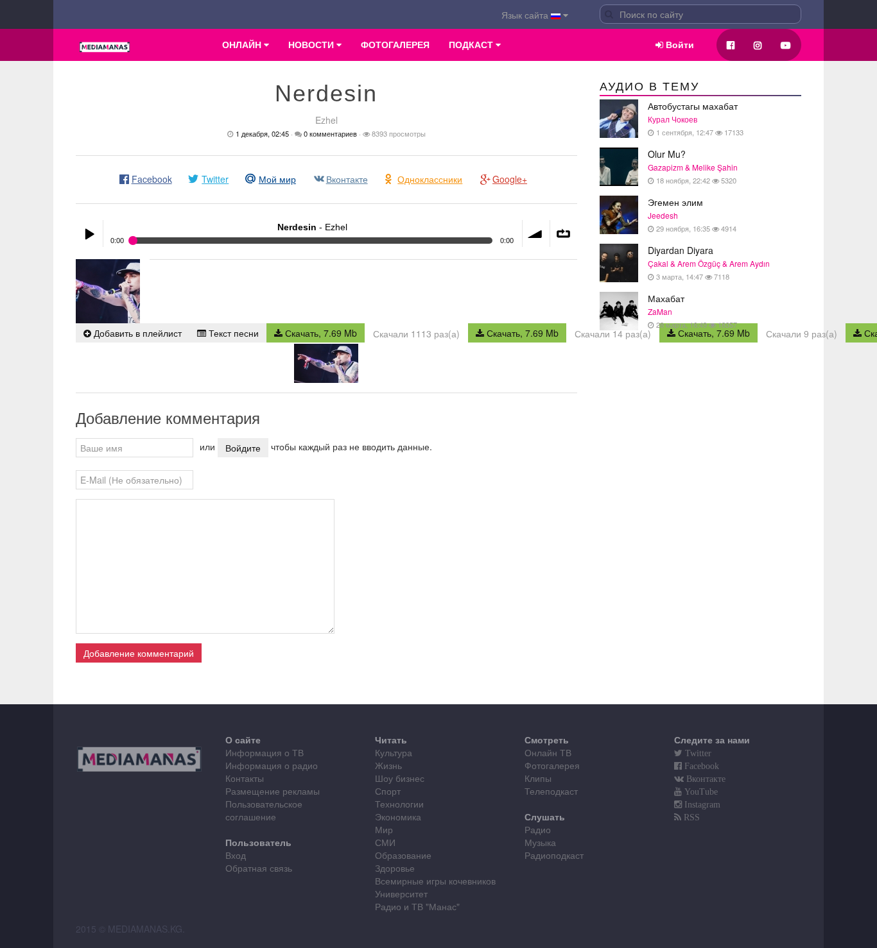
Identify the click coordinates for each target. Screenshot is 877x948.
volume (536, 233)
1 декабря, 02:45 (262, 133)
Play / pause (89, 233)
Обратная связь (258, 867)
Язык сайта (526, 14)
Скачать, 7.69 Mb (319, 332)
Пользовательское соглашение (263, 810)
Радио (538, 829)
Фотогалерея (552, 765)
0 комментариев (330, 133)
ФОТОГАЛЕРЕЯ (395, 45)
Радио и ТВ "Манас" (417, 906)
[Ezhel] (108, 291)
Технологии (399, 803)
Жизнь (388, 765)
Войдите (243, 447)
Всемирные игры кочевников (435, 880)
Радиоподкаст (554, 855)
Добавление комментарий (138, 653)
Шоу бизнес (399, 778)
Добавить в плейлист (136, 332)
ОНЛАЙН (243, 45)
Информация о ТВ (264, 752)
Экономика (398, 816)
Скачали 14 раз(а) (613, 333)
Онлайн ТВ (548, 752)
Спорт (388, 790)
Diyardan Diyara (709, 263)
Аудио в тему (649, 86)
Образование (403, 855)
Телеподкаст (551, 790)
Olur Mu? (693, 166)
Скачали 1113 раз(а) (416, 333)
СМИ (385, 842)
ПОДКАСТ (472, 45)
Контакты (244, 778)
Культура (393, 752)
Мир (384, 829)
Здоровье (395, 867)
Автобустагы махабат (695, 118)
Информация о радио (271, 765)
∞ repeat (563, 233)
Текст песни (232, 332)
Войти (678, 45)
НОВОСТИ (312, 45)
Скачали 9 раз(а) (801, 333)
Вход (235, 855)
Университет (401, 893)
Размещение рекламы (272, 790)
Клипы (538, 778)
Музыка (540, 842)
